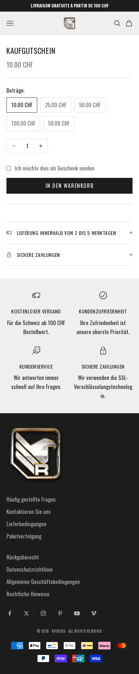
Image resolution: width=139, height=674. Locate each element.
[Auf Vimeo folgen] (94, 613)
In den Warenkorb (70, 185)
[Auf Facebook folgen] (9, 613)
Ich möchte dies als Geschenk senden (54, 168)
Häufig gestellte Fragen (31, 499)
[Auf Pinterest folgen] (60, 613)
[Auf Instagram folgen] (43, 613)
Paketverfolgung (23, 536)
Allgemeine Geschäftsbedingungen (43, 581)
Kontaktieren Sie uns (28, 511)
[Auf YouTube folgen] (77, 613)
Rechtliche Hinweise (27, 594)
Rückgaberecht (22, 557)
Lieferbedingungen (26, 524)
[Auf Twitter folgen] (26, 613)
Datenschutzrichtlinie (29, 569)
